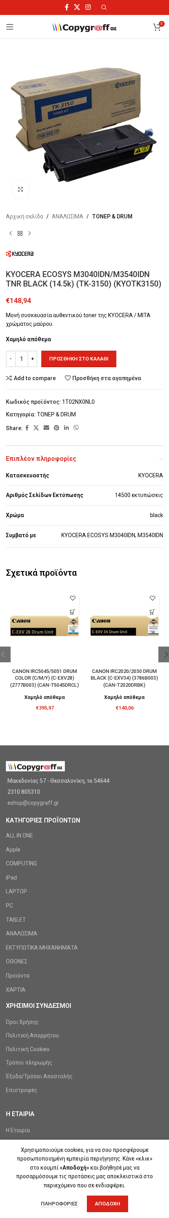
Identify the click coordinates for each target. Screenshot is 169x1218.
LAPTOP (16, 891)
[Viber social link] (76, 428)
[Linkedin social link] (66, 428)
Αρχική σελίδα (24, 216)
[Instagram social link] (88, 7)
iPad (11, 877)
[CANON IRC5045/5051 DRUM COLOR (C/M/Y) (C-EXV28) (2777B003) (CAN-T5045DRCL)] (44, 626)
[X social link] (77, 7)
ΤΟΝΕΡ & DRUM (112, 216)
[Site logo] (85, 26)
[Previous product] (10, 233)
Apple (13, 850)
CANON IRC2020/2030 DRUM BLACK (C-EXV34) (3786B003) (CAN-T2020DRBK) (124, 678)
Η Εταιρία (18, 1130)
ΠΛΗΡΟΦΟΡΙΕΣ (60, 1204)
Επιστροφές (21, 1090)
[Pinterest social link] (56, 428)
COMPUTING (21, 863)
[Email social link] (46, 428)
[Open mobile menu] (10, 27)
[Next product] (29, 233)
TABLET (16, 920)
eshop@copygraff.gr (33, 803)
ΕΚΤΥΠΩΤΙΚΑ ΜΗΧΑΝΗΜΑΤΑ (42, 947)
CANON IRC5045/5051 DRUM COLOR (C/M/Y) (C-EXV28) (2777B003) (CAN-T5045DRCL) (44, 678)
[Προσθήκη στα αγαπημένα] (72, 598)
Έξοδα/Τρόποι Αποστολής (39, 1076)
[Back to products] (20, 233)
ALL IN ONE (19, 835)
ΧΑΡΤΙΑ (16, 990)
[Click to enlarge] (20, 189)
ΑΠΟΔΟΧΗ (107, 1204)
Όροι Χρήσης (22, 1022)
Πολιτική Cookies (28, 1049)
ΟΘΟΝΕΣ (17, 961)
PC (9, 905)
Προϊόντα (17, 975)
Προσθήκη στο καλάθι (78, 359)
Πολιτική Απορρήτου (32, 1035)
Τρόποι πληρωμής (29, 1062)
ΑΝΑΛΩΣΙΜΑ (67, 216)
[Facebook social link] (66, 7)
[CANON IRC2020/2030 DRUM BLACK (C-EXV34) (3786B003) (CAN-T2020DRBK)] (124, 626)
